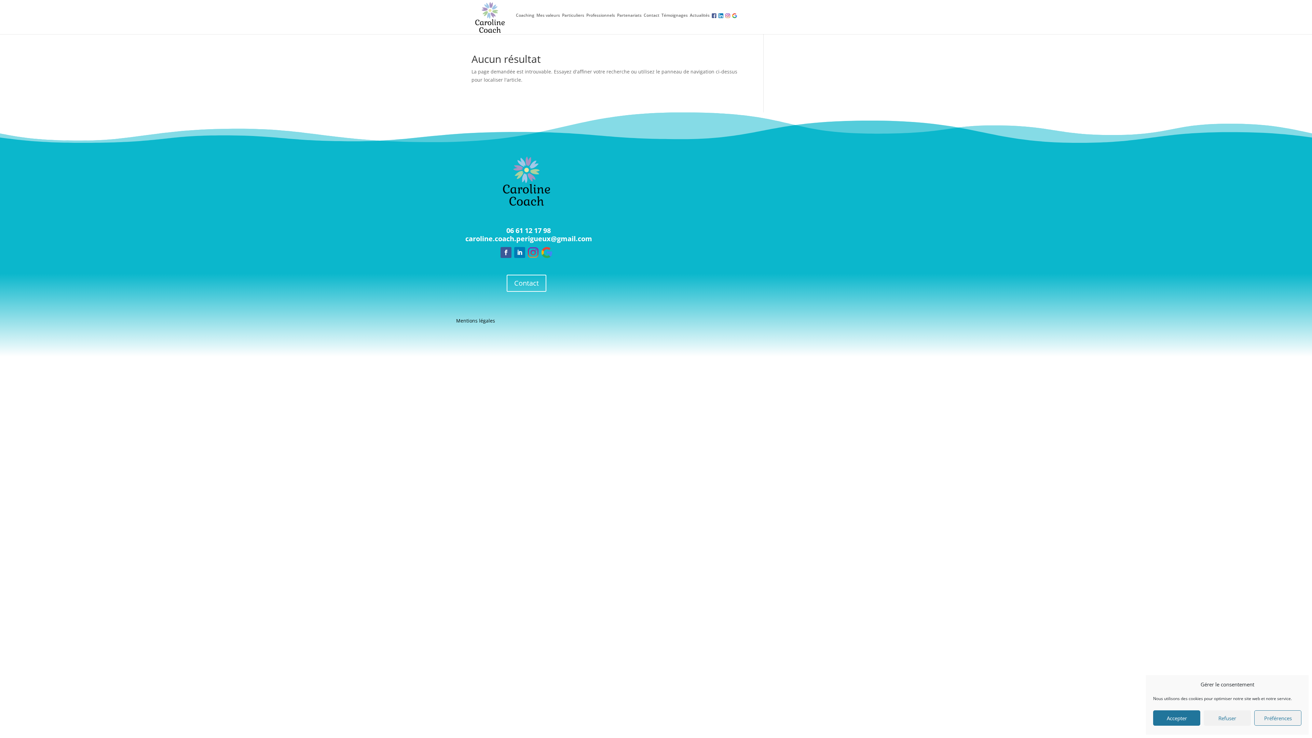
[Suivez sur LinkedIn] (519, 252)
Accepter (1177, 718)
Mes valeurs (548, 15)
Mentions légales (475, 321)
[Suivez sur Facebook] (506, 252)
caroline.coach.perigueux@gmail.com (528, 238)
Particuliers (573, 15)
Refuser (1227, 718)
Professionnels (600, 15)
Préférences (1278, 718)
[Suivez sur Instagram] (533, 252)
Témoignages (674, 15)
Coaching (525, 15)
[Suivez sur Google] (547, 252)
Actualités (700, 15)
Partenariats (629, 15)
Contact (651, 15)
